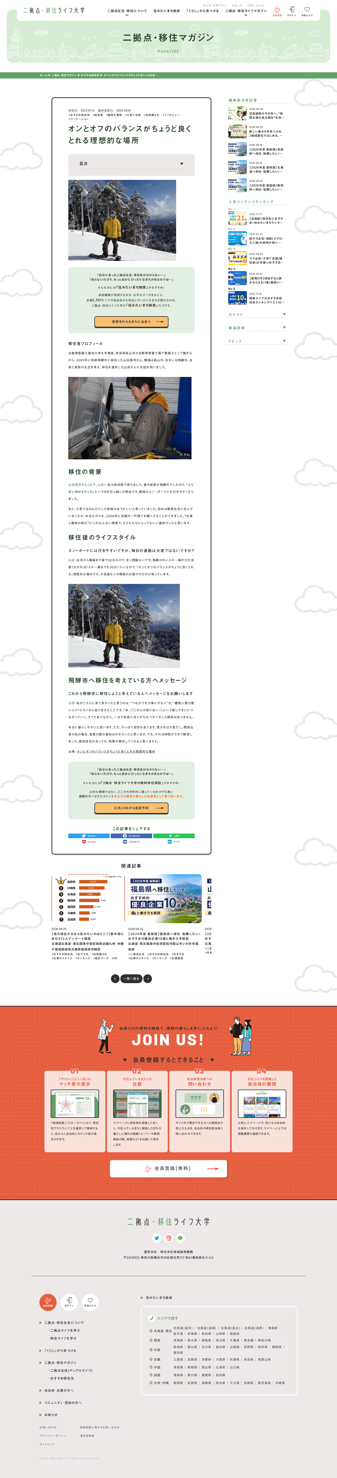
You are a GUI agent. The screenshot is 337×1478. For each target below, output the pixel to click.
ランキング (83, 958)
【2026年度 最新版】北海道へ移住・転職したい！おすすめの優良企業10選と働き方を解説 (266, 173)
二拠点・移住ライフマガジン (246, 10)
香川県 (192, 1375)
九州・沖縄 (161, 1382)
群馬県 (206, 1340)
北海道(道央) (183, 1328)
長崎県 (206, 1382)
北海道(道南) (207, 1328)
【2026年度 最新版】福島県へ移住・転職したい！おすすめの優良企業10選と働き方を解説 (164, 936)
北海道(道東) (254, 1328)
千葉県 (234, 1340)
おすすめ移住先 (90, 75)
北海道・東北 (163, 1331)
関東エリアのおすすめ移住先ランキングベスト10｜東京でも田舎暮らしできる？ (266, 304)
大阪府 (220, 1359)
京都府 (206, 1359)
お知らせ (236, 5)
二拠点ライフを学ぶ (65, 1330)
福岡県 (178, 1382)
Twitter (92, 836)
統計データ (102, 958)
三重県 (178, 1359)
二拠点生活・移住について (127, 10)
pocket (92, 842)
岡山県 (206, 1367)
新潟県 (178, 1347)
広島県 (220, 1367)
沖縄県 (280, 1382)
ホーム (43, 75)
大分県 (234, 1382)
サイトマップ (47, 1444)
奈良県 (249, 1359)
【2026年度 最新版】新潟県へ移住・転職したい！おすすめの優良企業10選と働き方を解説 (266, 191)
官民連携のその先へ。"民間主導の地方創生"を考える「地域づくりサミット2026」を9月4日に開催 (266, 119)
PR (115, 958)
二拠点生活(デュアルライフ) (71, 1370)
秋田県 (206, 1333)
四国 (157, 1375)
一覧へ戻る (131, 978)
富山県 (192, 1347)
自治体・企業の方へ (214, 5)
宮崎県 (249, 1382)
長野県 (249, 1347)
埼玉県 (220, 1340)
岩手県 (178, 1333)
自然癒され (152, 115)
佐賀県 (192, 1382)
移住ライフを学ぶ (63, 1338)
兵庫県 (234, 1359)
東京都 (249, 1340)
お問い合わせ (255, 5)
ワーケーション (79, 119)
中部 (157, 1349)
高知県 (220, 1375)
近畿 (157, 1359)
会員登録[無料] (172, 1168)
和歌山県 (264, 1359)
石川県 (206, 1347)
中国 (157, 1367)
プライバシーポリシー (52, 1435)
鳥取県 (178, 1367)
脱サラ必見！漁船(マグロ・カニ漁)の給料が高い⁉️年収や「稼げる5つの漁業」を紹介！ (266, 244)
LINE (176, 836)
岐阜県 (98, 115)
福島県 (234, 1333)
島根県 (192, 1367)
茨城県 (178, 1340)
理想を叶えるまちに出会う (131, 321)
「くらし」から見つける (202, 10)
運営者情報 (87, 1435)
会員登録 (277, 15)
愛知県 (178, 1352)
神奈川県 (264, 1340)
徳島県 (178, 1375)
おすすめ (83, 954)
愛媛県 (206, 1375)
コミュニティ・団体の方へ (63, 1402)
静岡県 (277, 1347)
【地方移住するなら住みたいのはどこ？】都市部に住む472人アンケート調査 (87, 936)
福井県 (220, 1347)
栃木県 (192, 1340)
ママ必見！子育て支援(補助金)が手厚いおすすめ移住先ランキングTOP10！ (266, 262)
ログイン (291, 15)
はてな (177, 842)
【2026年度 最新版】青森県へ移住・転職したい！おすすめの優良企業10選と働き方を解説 (266, 155)
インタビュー (172, 115)
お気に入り (307, 15)
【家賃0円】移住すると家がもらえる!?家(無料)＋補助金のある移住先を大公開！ (266, 284)
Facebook (134, 836)
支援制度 (177, 958)
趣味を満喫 (115, 115)
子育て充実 (134, 115)
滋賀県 (192, 1359)
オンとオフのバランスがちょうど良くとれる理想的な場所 (116, 751)
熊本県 (220, 1382)
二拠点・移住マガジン (64, 75)
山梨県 (234, 1347)
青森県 (273, 1328)
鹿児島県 (264, 1382)
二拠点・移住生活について (64, 1322)
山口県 (234, 1367)
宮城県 (192, 1333)
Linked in (134, 842)
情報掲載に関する (100, 1427)
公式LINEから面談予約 (131, 808)
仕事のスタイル (62, 958)
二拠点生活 (137, 954)
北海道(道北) (230, 1328)
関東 (157, 1340)
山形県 (220, 1333)
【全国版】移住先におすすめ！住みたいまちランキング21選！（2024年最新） (266, 222)
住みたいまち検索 (166, 10)
